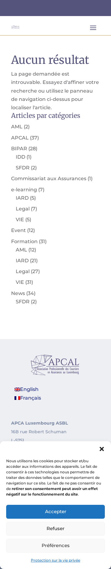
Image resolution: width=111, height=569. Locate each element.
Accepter (55, 511)
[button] (102, 449)
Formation (24, 241)
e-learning (24, 190)
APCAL (20, 138)
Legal (23, 209)
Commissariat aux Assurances (48, 178)
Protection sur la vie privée (55, 560)
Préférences (56, 545)
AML (17, 127)
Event (18, 230)
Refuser (55, 528)
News (18, 293)
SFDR (23, 168)
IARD (22, 198)
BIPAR (19, 149)
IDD (20, 157)
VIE (20, 219)
